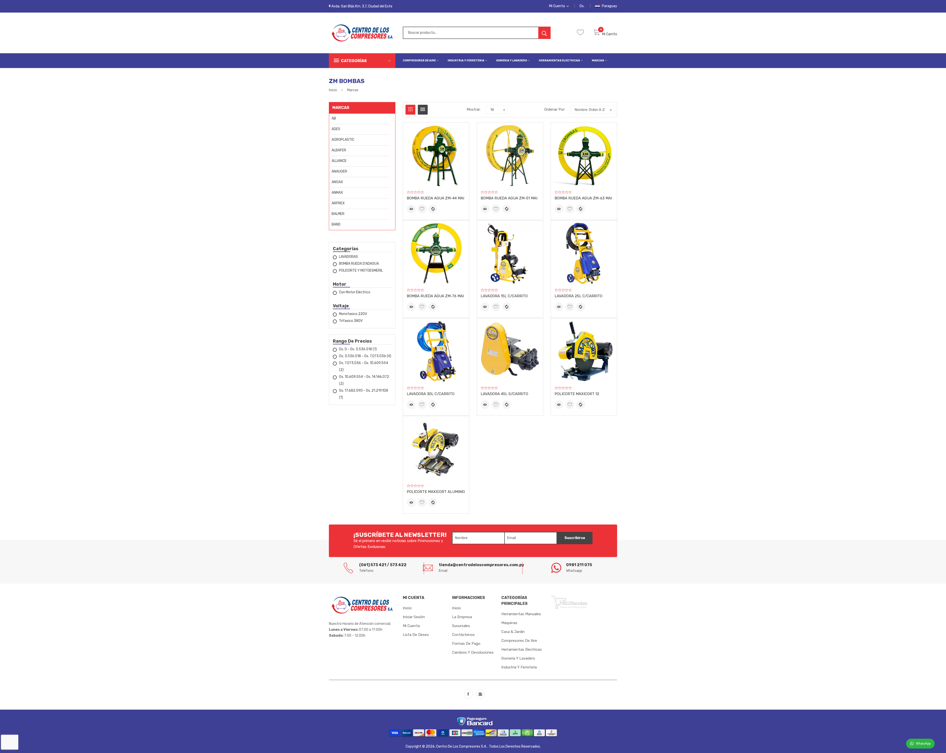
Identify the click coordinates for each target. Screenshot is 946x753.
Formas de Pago (466, 643)
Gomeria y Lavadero (511, 60)
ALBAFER (339, 150)
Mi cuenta (411, 626)
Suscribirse (574, 538)
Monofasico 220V (353, 314)
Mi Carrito (609, 34)
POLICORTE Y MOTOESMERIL (361, 270)
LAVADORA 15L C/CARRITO (504, 296)
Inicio (333, 90)
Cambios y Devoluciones (473, 652)
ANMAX (337, 193)
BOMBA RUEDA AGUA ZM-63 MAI (583, 198)
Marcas (598, 60)
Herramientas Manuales (521, 614)
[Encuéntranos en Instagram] (480, 694)
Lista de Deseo (416, 634)
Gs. (581, 6)
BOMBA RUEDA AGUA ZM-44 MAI (435, 198)
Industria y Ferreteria (466, 60)
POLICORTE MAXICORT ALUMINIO (436, 492)
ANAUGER (339, 171)
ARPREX (338, 203)
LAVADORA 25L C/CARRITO (578, 296)
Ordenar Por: (554, 109)
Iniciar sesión (414, 617)
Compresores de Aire (419, 60)
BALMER (338, 214)
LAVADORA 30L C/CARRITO (431, 394)
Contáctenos (463, 634)
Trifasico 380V (351, 321)
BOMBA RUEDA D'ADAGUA (359, 264)
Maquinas (509, 623)
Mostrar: (474, 109)
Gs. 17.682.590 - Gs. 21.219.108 (363, 394)
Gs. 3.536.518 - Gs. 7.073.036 (365, 356)
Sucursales (461, 626)
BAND (336, 224)
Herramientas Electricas (559, 60)
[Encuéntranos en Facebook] (468, 694)
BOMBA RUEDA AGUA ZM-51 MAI (509, 198)
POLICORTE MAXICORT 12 (577, 394)
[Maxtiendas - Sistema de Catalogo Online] (569, 601)
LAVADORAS (348, 257)
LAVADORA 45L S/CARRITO (504, 394)
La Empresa (462, 617)
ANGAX (337, 182)
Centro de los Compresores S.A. (462, 746)
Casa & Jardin (513, 632)
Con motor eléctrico (354, 292)
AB (334, 118)
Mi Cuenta (557, 6)
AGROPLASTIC (343, 140)
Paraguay (609, 6)
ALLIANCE (339, 161)
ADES (336, 129)
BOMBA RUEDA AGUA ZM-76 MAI (435, 296)
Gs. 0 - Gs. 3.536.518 (358, 349)
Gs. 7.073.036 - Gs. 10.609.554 (363, 366)
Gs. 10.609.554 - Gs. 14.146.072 (364, 380)
